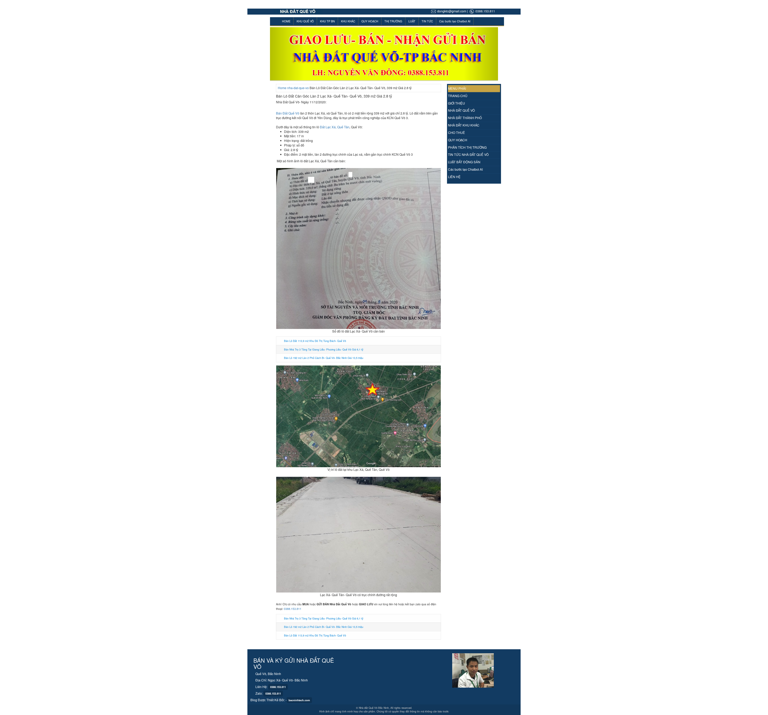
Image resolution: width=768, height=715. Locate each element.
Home (282, 88)
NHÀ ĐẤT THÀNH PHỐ (465, 118)
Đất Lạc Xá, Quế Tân (334, 127)
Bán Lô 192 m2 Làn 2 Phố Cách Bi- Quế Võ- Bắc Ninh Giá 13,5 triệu (323, 358)
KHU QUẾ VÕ (305, 21)
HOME (286, 21)
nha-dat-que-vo (298, 88)
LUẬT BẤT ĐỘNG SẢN (464, 162)
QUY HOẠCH (369, 21)
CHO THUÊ (456, 132)
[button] (287, 53)
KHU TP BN (327, 21)
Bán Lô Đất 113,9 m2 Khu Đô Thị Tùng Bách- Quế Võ (315, 341)
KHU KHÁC (348, 21)
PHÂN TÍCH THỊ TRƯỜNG (467, 147)
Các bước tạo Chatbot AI (454, 21)
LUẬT (411, 21)
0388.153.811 (292, 609)
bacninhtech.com (299, 700)
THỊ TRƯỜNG (393, 21)
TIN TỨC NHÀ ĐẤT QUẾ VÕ (468, 154)
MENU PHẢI (457, 88)
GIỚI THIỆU (456, 103)
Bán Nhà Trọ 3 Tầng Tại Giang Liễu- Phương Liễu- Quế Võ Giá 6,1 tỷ (323, 349)
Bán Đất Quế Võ (287, 113)
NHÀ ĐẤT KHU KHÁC (463, 125)
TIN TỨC (427, 21)
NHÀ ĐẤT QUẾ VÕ (461, 110)
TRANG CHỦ (457, 96)
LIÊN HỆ (454, 176)
